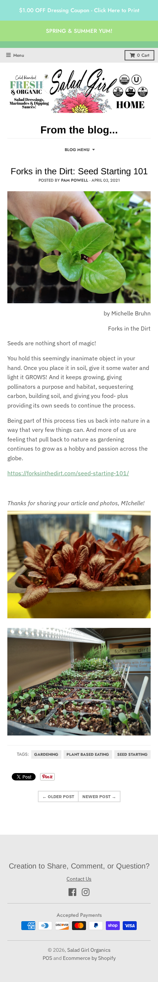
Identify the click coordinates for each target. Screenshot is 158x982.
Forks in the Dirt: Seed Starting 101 (79, 171)
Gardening (46, 754)
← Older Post (58, 796)
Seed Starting (132, 754)
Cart (143, 55)
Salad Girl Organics (89, 950)
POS (47, 958)
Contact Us (79, 879)
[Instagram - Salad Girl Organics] (85, 892)
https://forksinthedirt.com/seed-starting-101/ (68, 473)
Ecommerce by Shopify (89, 958)
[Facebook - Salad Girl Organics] (72, 892)
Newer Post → (99, 796)
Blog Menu (77, 150)
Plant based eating (88, 754)
